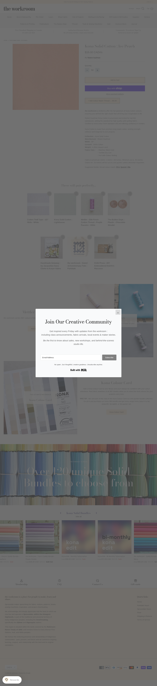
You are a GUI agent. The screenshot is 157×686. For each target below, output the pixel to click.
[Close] (118, 312)
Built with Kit (78, 370)
